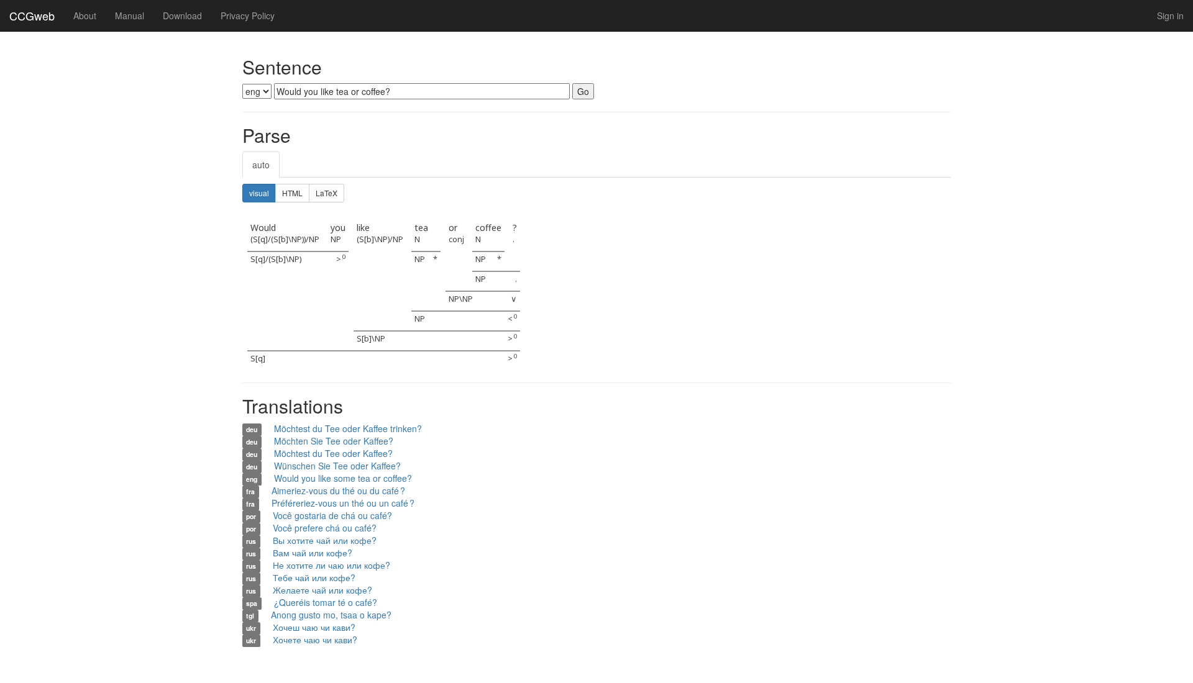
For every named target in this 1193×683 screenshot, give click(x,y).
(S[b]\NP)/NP (380, 239)
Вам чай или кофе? (312, 552)
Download (182, 15)
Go (583, 91)
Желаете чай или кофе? (322, 590)
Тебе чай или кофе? (314, 577)
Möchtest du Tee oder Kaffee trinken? (348, 428)
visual (259, 193)
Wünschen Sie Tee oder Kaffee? (337, 465)
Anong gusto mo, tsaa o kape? (331, 614)
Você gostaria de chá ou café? (332, 515)
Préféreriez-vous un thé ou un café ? (343, 503)
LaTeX (326, 193)
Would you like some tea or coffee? (343, 478)
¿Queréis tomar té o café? (325, 602)
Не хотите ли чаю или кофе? (331, 565)
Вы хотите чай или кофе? (325, 540)
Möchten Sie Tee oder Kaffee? (333, 441)
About (84, 15)
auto (261, 164)
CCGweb (32, 15)
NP (336, 239)
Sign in (1170, 15)
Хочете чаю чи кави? (315, 639)
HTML (292, 193)
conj (456, 239)
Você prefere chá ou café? (325, 528)
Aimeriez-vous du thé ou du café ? (338, 490)
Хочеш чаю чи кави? (314, 627)
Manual (129, 15)
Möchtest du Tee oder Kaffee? (333, 453)
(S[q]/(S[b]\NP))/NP (284, 239)
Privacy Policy (248, 15)
